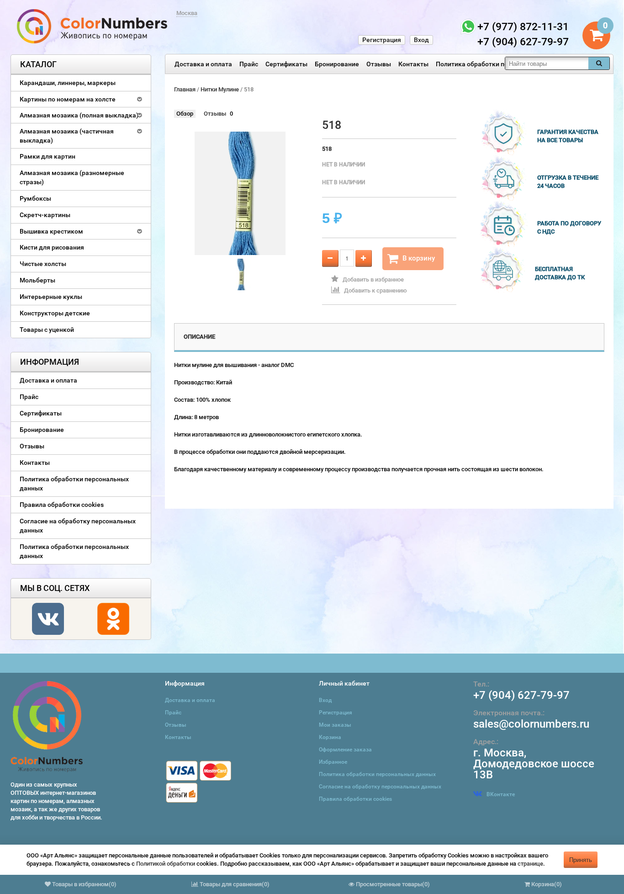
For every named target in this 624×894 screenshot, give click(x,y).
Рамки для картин (47, 156)
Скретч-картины (45, 214)
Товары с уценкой (47, 329)
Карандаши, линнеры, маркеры (68, 82)
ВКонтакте (501, 794)
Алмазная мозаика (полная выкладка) (79, 115)
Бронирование (337, 64)
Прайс (248, 64)
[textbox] (546, 63)
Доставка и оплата (203, 64)
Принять (580, 859)
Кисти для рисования (52, 247)
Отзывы (378, 64)
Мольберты (37, 280)
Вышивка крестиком (51, 231)
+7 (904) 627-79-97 (521, 695)
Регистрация (381, 39)
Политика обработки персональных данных (503, 64)
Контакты (413, 64)
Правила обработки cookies (62, 504)
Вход (421, 39)
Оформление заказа (345, 749)
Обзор (184, 113)
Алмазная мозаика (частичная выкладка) (67, 136)
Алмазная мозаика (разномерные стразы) (72, 177)
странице (530, 863)
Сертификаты (286, 64)
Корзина (330, 737)
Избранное (333, 762)
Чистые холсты (43, 263)
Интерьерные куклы (51, 296)
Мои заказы (335, 725)
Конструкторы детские (55, 313)
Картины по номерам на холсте (68, 99)
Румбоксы (35, 198)
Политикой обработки (165, 863)
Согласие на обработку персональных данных (78, 525)
